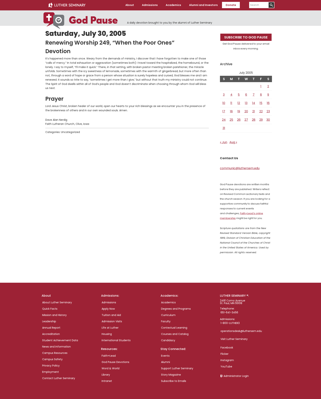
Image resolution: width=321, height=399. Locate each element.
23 (268, 111)
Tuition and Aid (111, 315)
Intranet (107, 381)
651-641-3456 (229, 312)
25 (231, 120)
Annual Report (51, 328)
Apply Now (108, 309)
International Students (116, 340)
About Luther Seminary (57, 302)
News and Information (56, 346)
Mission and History (54, 315)
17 (223, 111)
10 (223, 103)
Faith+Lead (109, 356)
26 (239, 120)
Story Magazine (171, 375)
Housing (107, 334)
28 (253, 120)
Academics (168, 302)
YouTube (226, 366)
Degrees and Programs (176, 309)
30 (268, 120)
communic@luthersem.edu (240, 168)
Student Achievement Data (60, 340)
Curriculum (168, 315)
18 (231, 111)
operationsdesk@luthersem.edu (241, 331)
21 (253, 111)
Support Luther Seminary (177, 368)
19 (238, 111)
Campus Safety (52, 359)
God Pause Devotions (115, 362)
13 (246, 103)
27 (246, 120)
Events (165, 356)
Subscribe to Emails (173, 381)
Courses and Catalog (175, 334)
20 (246, 111)
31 (224, 128)
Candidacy (168, 340)
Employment (50, 372)
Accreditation (51, 334)
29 (261, 120)
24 (224, 120)
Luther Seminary (67, 5)
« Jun (223, 142)
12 (238, 103)
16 (268, 103)
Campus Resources (54, 353)
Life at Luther (110, 328)
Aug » (233, 142)
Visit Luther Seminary (234, 339)
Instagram (227, 360)
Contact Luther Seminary (58, 378)
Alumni (165, 362)
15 (261, 103)
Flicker (224, 354)
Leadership (49, 321)
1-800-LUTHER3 (230, 323)
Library (106, 375)
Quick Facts (49, 309)
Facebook (227, 347)
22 (261, 111)
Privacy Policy (51, 365)
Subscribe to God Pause (246, 37)
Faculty (166, 321)
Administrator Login (236, 376)
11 (231, 103)
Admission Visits (112, 321)
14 (253, 103)
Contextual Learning (174, 328)
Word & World (110, 368)
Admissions (109, 302)
